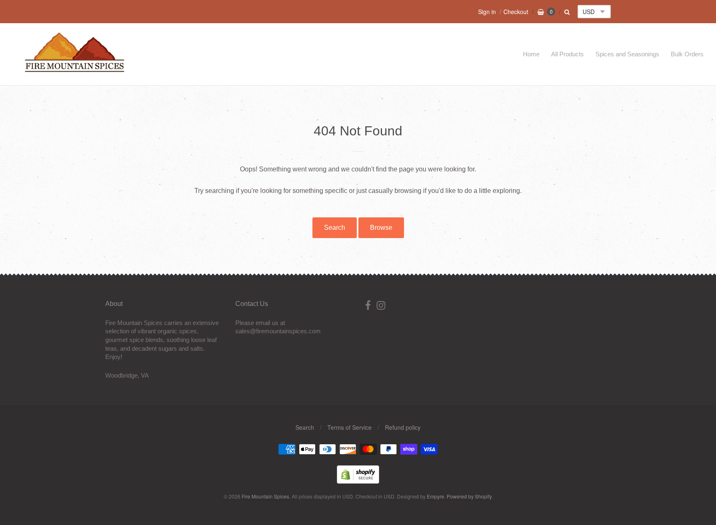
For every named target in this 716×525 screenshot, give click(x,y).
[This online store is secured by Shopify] (358, 481)
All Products (567, 54)
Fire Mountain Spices (265, 496)
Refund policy (403, 427)
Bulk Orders (687, 54)
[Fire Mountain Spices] (74, 70)
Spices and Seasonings (627, 54)
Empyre (435, 496)
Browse (381, 227)
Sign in (487, 11)
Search (334, 227)
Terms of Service (349, 427)
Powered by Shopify (469, 496)
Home (531, 54)
